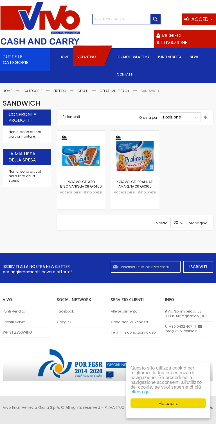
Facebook (65, 311)
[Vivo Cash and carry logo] (43, 23)
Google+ (64, 322)
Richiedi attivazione (172, 39)
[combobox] (126, 19)
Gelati (83, 90)
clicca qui (140, 391)
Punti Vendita (14, 311)
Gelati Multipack (115, 90)
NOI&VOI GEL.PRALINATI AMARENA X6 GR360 (135, 184)
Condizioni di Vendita (129, 322)
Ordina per (148, 117)
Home (8, 90)
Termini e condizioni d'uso (133, 332)
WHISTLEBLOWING (17, 332)
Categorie (33, 90)
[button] (64, 137)
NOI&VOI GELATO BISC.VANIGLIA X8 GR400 (81, 184)
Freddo (60, 90)
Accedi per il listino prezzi (81, 192)
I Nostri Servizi (14, 322)
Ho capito (168, 403)
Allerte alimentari (125, 311)
